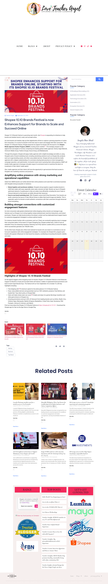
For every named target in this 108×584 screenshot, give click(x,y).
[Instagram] (85, 180)
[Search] (99, 79)
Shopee (42, 135)
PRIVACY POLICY (64, 46)
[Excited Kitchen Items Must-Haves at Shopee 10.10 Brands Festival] (57, 329)
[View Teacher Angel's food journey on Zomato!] (27, 515)
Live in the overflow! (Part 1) (50, 502)
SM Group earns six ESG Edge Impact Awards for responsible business (80, 452)
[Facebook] (81, 180)
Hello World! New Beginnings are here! (53, 497)
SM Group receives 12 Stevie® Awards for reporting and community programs (81, 403)
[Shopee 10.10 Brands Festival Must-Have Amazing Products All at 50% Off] (36, 329)
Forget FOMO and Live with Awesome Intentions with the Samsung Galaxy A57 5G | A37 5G (53, 453)
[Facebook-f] (85, 46)
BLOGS (31, 46)
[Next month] (74, 192)
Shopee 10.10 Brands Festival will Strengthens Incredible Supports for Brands (14, 337)
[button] (56, 346)
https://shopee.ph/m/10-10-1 (47, 305)
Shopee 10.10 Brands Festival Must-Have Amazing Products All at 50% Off (35, 337)
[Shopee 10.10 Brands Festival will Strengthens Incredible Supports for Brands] (14, 329)
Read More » (16, 426)
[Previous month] (71, 192)
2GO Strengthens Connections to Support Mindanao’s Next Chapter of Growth (25, 452)
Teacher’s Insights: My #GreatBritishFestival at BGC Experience (51, 541)
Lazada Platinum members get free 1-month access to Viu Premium (24, 403)
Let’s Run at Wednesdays (49, 512)
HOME (20, 46)
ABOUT (46, 46)
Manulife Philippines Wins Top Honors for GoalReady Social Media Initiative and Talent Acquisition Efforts (53, 404)
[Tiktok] (88, 46)
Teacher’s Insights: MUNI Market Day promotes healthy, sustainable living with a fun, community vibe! (53, 558)
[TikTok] (90, 180)
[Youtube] (91, 46)
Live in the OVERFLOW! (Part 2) (52, 507)
